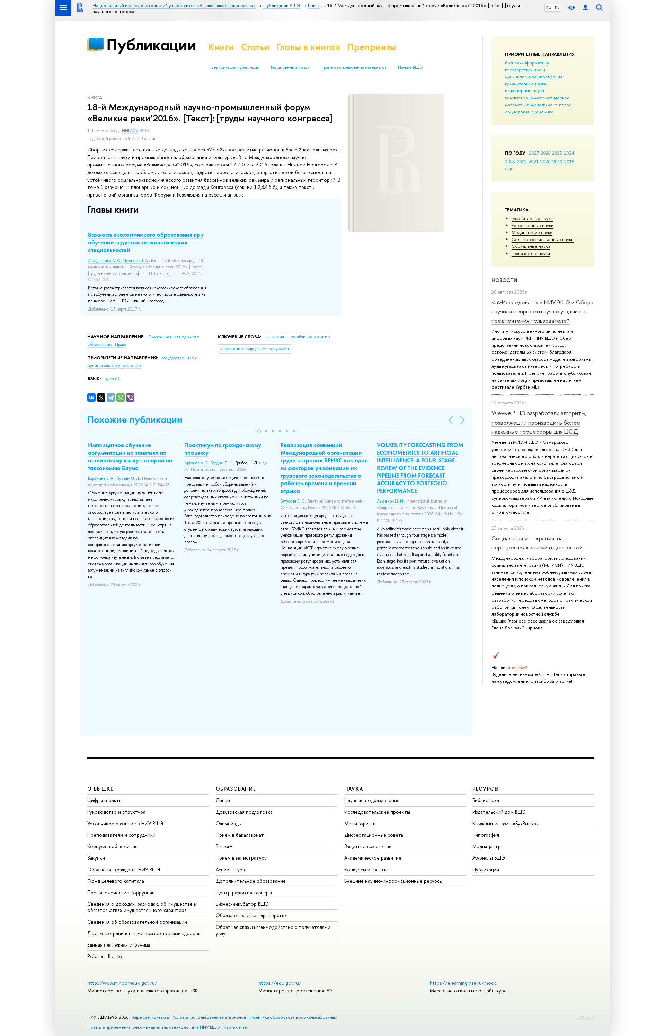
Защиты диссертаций (368, 846)
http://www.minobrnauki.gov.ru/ (122, 983)
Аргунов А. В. (196, 463)
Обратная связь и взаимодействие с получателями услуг (273, 930)
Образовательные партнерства (251, 915)
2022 (522, 161)
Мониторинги (360, 823)
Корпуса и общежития (112, 846)
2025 (557, 153)
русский (112, 379)
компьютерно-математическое (537, 98)
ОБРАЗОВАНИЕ (236, 788)
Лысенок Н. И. (390, 501)
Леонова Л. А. (136, 260)
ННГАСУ (130, 130)
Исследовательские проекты (377, 812)
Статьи (255, 47)
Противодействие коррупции (121, 892)
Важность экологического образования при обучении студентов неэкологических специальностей (146, 242)
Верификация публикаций (235, 67)
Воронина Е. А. (101, 478)
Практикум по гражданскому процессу (222, 448)
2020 (545, 161)
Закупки (96, 857)
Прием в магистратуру (241, 857)
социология (517, 111)
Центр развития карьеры (244, 892)
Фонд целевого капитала (115, 881)
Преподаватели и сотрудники (121, 835)
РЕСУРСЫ (485, 788)
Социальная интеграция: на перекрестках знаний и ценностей (537, 542)
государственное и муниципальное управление (534, 73)
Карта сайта (235, 1027)
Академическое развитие (372, 857)
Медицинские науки (532, 232)
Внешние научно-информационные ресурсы (393, 881)
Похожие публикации (135, 419)
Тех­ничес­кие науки (531, 253)
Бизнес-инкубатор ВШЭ (242, 903)
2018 (569, 161)
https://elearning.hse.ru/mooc (463, 983)
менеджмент (544, 105)
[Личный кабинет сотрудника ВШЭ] (585, 8)
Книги (221, 47)
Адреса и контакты (150, 1017)
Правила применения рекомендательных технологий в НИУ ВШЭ (153, 1027)
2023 (510, 161)
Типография (485, 835)
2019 (557, 161)
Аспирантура (230, 869)
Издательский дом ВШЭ (499, 812)
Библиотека (485, 800)
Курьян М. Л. (128, 478)
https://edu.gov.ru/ (279, 983)
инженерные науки (524, 90)
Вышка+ (224, 846)
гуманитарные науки (526, 83)
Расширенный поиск (290, 67)
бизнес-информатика (527, 63)
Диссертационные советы (374, 835)
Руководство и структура (116, 812)
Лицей (223, 800)
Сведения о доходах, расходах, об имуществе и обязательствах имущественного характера (142, 906)
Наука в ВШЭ (410, 67)
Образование (100, 344)
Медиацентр (486, 846)
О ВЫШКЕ (100, 788)
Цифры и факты (104, 800)
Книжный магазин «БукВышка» (505, 823)
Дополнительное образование (251, 881)
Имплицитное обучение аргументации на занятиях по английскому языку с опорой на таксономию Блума (130, 456)
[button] (259, 431)
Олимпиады (229, 823)
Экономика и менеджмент (173, 337)
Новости (504, 280)
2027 (534, 153)
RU (548, 7)
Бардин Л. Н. (222, 463)
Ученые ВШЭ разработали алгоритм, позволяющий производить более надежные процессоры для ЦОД (538, 422)
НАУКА (353, 788)
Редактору (585, 1015)
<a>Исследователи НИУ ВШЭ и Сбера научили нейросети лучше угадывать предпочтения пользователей (542, 311)
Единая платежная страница (118, 944)
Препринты (371, 47)
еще (509, 168)
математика (517, 105)
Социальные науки (531, 246)
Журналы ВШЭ (488, 857)
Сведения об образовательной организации (137, 922)
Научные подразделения (371, 800)
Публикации (151, 44)
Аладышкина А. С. (104, 260)
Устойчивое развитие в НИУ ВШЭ (125, 823)
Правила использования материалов (354, 67)
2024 (569, 153)
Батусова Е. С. (293, 501)
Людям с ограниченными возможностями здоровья (145, 933)
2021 (534, 161)
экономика (542, 111)
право (565, 105)
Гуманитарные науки (532, 218)
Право (120, 344)
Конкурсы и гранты (365, 869)
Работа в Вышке (104, 956)
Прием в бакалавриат (240, 835)
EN (557, 7)
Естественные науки (532, 225)
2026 (545, 153)
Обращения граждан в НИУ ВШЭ (123, 869)
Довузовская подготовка (244, 812)
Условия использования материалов (209, 1017)
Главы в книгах (308, 47)
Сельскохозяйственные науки (543, 239)
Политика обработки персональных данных (293, 1017)
